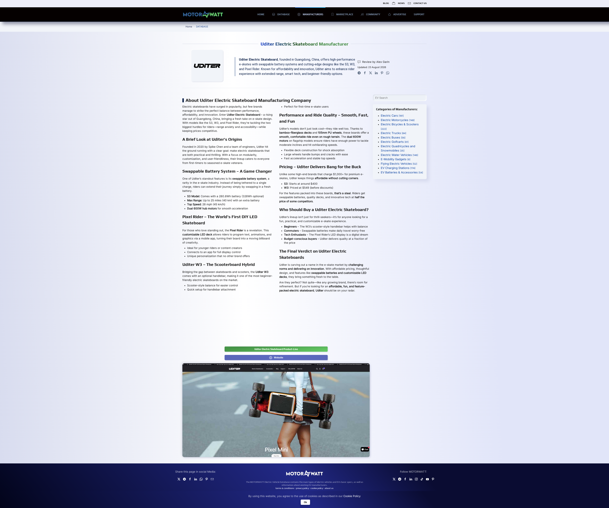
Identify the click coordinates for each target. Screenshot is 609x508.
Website (278, 357)
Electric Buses (393, 137)
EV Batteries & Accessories (402, 172)
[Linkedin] (195, 478)
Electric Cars (392, 115)
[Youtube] (427, 478)
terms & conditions (284, 488)
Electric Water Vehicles (399, 155)
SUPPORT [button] (419, 14)
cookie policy (317, 488)
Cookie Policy (352, 496)
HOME (260, 14)
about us (329, 488)
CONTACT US (420, 3)
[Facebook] (365, 72)
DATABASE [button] (283, 14)
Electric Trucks (393, 133)
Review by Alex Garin (376, 61)
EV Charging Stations (398, 168)
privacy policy (302, 488)
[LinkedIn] (376, 72)
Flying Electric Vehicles (399, 163)
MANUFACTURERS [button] (313, 14)
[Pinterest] (382, 72)
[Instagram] (416, 478)
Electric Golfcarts (395, 141)
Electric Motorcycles (398, 120)
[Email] (212, 478)
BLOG (386, 3)
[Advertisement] (276, 321)
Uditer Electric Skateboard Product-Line (276, 349)
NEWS (401, 3)
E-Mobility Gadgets (395, 159)
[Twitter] (370, 72)
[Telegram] (359, 72)
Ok (305, 502)
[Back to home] (203, 14)
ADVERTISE (399, 14)
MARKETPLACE (344, 14)
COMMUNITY (373, 14)
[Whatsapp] (387, 72)
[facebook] (190, 478)
